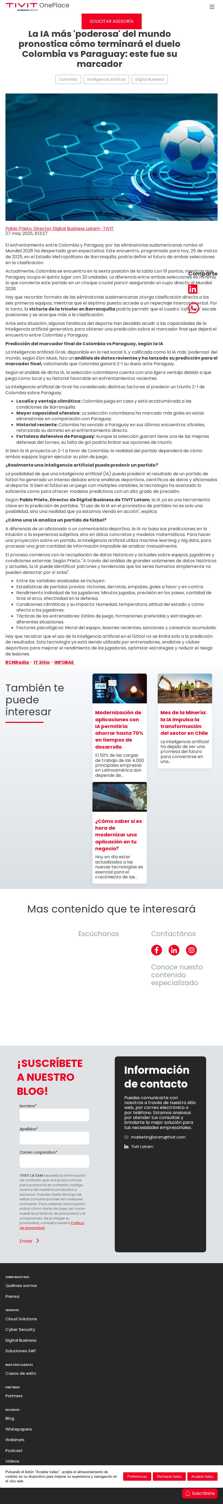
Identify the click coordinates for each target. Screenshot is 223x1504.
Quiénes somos (21, 1285)
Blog (9, 1418)
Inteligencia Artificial (106, 79)
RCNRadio (17, 662)
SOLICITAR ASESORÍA (112, 21)
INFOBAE (64, 662)
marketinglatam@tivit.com (158, 1137)
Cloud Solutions (21, 1319)
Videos (12, 1461)
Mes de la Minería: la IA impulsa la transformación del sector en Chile (184, 722)
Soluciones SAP (20, 1351)
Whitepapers (18, 1429)
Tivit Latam (142, 1146)
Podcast (14, 1450)
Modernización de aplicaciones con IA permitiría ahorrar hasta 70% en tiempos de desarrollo (119, 729)
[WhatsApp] (203, 309)
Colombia (68, 79)
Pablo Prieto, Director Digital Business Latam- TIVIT (59, 228)
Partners (14, 1396)
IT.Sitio (42, 662)
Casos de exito (20, 1373)
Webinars (14, 1439)
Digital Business (149, 79)
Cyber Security (20, 1329)
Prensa (12, 1296)
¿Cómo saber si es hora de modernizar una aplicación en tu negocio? (118, 835)
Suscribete (203, 1493)
